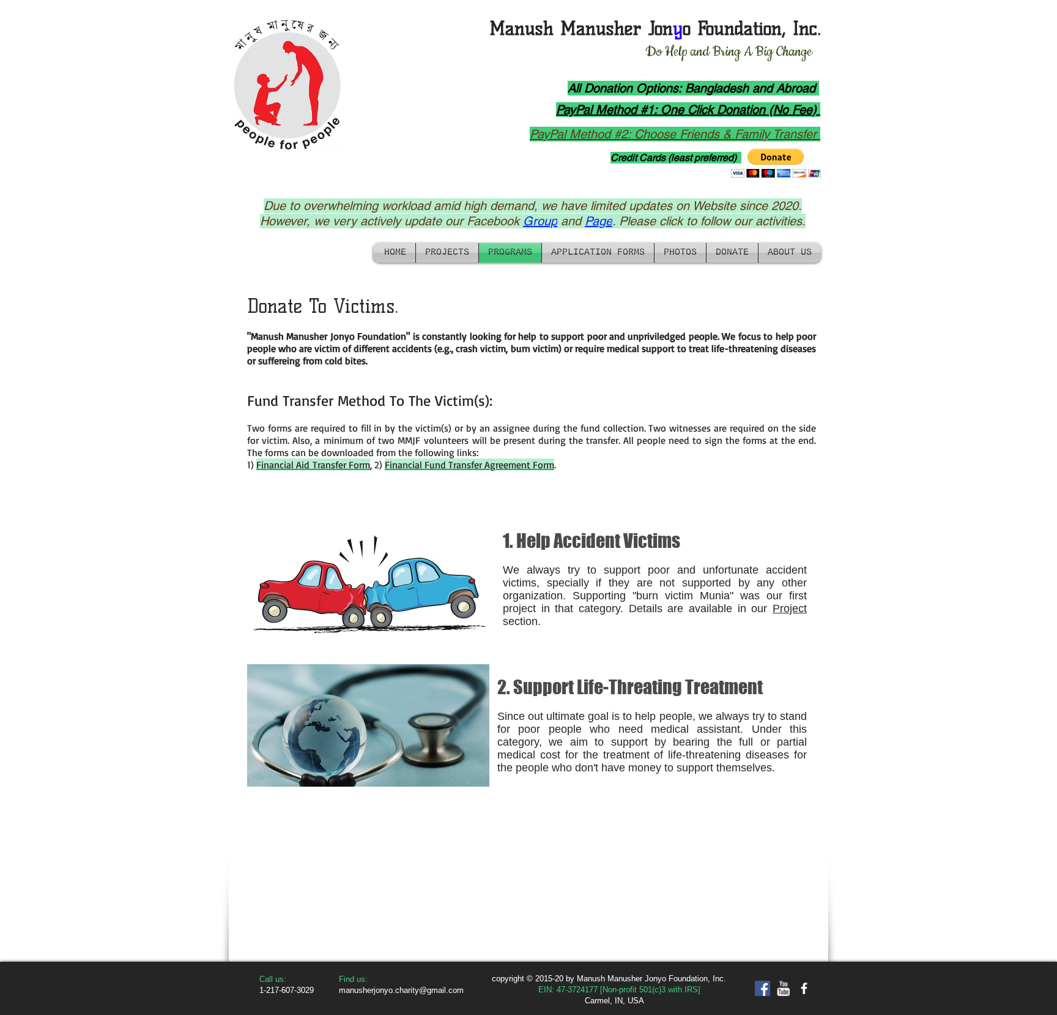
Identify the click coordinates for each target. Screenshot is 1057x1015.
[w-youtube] (783, 988)
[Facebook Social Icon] (762, 988)
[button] (776, 163)
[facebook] (804, 988)
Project (790, 608)
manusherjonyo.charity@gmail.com (401, 990)
